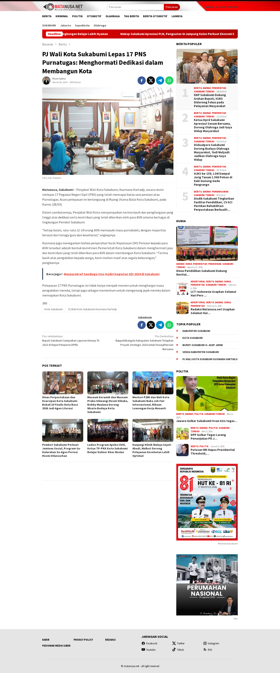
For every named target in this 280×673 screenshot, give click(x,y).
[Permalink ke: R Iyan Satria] (46, 80)
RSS (210, 650)
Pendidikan (214, 263)
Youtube (150, 650)
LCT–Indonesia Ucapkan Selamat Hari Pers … (213, 293)
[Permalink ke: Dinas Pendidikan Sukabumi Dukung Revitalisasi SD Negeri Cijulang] (207, 243)
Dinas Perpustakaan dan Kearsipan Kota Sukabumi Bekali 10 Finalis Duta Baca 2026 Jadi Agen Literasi (60, 402)
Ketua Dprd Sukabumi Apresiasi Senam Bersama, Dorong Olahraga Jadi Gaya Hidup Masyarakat (213, 125)
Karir (45, 639)
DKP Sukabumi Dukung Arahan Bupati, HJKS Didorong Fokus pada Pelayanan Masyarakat (210, 100)
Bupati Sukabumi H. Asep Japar (202, 345)
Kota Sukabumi (53, 309)
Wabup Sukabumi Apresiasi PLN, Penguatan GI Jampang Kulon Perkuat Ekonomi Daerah (154, 34)
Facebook (151, 643)
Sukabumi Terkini (204, 91)
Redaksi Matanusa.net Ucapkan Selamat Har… (213, 311)
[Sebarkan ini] (142, 80)
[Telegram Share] (160, 80)
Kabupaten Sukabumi (196, 331)
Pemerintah (219, 88)
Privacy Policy (83, 639)
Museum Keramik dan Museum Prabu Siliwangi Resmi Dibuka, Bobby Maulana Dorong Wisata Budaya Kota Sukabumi (107, 404)
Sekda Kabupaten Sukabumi (200, 352)
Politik (198, 414)
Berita (198, 88)
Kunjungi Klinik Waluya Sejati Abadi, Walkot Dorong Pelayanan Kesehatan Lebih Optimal (151, 450)
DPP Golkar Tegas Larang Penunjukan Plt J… (208, 436)
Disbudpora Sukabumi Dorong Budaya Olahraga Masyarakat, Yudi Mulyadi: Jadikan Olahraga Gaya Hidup (212, 152)
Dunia (189, 263)
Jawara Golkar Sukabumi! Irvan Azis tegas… (206, 421)
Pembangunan (220, 191)
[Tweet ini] (151, 80)
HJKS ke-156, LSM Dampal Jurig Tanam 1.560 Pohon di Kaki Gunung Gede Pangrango (213, 179)
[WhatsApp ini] (169, 80)
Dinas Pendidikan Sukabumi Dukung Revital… (201, 272)
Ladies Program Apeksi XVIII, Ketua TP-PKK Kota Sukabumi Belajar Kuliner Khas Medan (107, 448)
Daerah (207, 88)
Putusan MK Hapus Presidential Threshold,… (213, 451)
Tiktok (180, 650)
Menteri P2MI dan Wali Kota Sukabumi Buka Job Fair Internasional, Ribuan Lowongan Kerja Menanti (150, 402)
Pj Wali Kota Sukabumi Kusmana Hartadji (92, 309)
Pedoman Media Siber (56, 645)
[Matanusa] (62, 6)
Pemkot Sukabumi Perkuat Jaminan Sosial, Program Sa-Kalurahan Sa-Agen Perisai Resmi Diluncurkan (61, 450)
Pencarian (172, 7)
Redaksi (110, 639)
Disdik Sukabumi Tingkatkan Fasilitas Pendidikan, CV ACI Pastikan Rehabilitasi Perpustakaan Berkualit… (214, 204)
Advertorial (198, 281)
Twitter (180, 643)
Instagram (213, 643)
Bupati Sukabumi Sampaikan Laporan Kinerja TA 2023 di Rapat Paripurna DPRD (70, 340)
